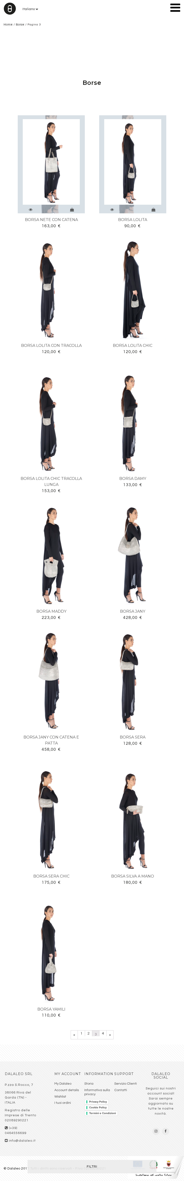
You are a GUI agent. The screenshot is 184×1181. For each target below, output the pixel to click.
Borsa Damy (132, 478)
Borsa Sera (132, 737)
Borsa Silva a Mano (132, 876)
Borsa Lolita (132, 219)
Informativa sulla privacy (97, 1092)
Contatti (120, 1090)
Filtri (92, 1166)
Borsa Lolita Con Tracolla (51, 345)
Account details (66, 1090)
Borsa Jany (132, 611)
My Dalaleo (62, 1083)
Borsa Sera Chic (51, 876)
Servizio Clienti (125, 1083)
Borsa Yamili (51, 1009)
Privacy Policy (98, 1101)
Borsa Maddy (51, 611)
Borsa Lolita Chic (132, 345)
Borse (20, 24)
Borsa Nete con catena (51, 219)
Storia (88, 1083)
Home (8, 24)
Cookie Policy (98, 1107)
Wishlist (60, 1096)
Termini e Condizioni (102, 1113)
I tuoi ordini (62, 1103)
